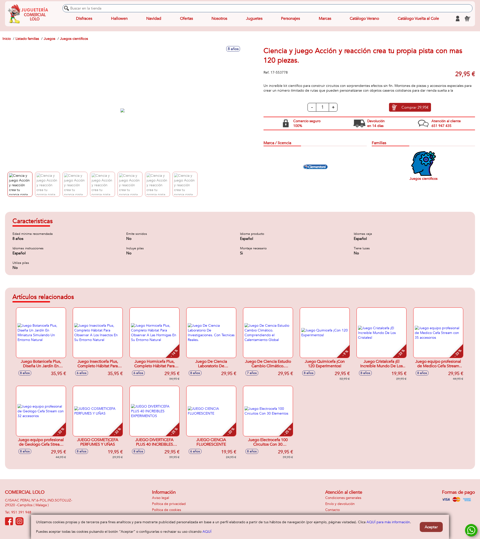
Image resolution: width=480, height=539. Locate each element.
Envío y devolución (340, 503)
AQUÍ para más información (388, 522)
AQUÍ (207, 531)
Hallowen (119, 18)
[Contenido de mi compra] (467, 19)
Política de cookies (166, 509)
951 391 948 (21, 512)
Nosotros (219, 18)
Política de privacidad (169, 503)
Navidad (153, 18)
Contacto (332, 509)
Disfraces (84, 18)
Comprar (415, 107)
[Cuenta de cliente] (457, 19)
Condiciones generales (343, 497)
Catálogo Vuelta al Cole (418, 18)
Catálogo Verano (364, 18)
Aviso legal (160, 497)
